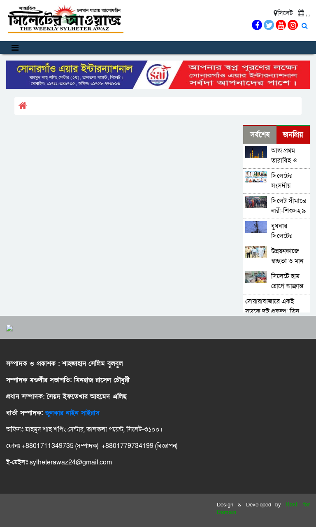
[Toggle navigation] (15, 47)
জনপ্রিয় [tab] (293, 135)
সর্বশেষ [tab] (260, 135)
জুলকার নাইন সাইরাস (72, 412)
